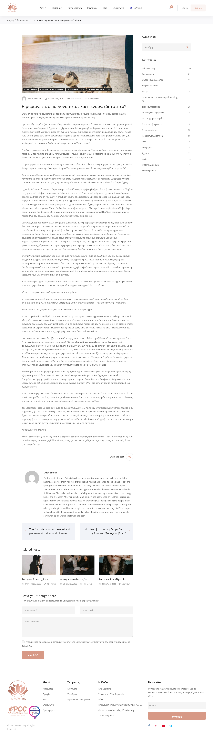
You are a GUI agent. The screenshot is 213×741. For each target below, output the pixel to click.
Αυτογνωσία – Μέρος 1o (112, 579)
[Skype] (171, 726)
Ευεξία (166, 91)
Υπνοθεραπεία (166, 170)
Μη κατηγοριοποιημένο (166, 118)
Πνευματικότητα (76, 89)
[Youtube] (163, 726)
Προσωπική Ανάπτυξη (99, 89)
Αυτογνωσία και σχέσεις (35, 579)
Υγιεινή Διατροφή (166, 164)
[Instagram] (156, 726)
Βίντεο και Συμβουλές (166, 79)
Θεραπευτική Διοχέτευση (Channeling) (160, 97)
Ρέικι (166, 141)
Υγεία (166, 159)
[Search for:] (166, 47)
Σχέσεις (166, 153)
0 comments (93, 98)
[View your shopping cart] (170, 8)
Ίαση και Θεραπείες (166, 106)
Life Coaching (166, 68)
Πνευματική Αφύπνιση (52, 89)
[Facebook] (149, 726)
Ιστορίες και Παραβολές (166, 112)
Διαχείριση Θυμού (166, 85)
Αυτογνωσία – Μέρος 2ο (73, 579)
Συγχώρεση (166, 147)
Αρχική (10, 20)
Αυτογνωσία (23, 20)
